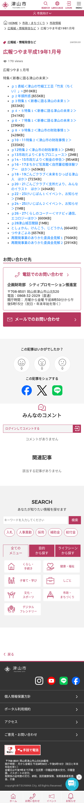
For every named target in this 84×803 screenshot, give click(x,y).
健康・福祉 (67, 566)
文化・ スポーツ (28, 595)
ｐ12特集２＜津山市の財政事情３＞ (37, 150)
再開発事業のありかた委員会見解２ (37, 243)
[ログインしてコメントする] (77, 429)
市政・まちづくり (33, 23)
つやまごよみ (21, 233)
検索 (75, 520)
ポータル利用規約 (17, 709)
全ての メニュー (15, 550)
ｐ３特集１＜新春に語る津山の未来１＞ (40, 101)
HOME (13, 23)
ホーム (13, 801)
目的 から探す (41, 550)
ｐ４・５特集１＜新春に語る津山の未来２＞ (43, 111)
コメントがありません (42, 439)
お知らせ (71, 801)
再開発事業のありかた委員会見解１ (37, 238)
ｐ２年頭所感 (21, 96)
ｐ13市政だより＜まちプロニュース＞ (39, 155)
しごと (67, 581)
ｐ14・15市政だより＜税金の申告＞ (38, 160)
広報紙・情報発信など (22, 28)
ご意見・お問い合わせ (20, 735)
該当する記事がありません (42, 471)
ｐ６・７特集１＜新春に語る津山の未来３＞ (43, 120)
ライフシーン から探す (68, 550)
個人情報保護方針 (17, 696)
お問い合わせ (32, 801)
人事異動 (25, 532)
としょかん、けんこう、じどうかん (37, 228)
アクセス (11, 722)
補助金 (55, 532)
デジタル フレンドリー (28, 609)
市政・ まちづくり (67, 595)
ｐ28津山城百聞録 (24, 223)
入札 (9, 532)
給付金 (71, 532)
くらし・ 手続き (28, 566)
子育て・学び (28, 581)
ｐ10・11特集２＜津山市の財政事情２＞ (41, 140)
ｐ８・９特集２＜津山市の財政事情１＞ (40, 130)
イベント (51, 801)
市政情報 (55, 23)
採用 (41, 532)
